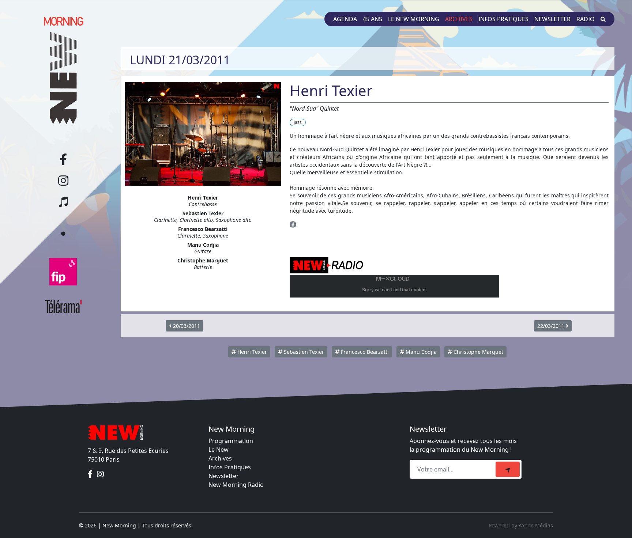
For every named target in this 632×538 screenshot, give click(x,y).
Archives (459, 19)
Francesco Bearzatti (364, 351)
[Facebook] (293, 224)
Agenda (345, 19)
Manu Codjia (420, 351)
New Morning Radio (236, 485)
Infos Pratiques (229, 467)
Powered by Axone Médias (521, 525)
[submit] (508, 469)
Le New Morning (413, 19)
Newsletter (552, 19)
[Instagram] (100, 474)
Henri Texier (251, 351)
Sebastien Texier (303, 351)
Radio (585, 19)
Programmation (230, 441)
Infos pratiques (503, 19)
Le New (218, 450)
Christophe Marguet (477, 351)
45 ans (372, 19)
